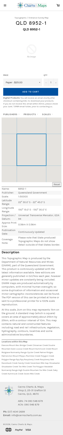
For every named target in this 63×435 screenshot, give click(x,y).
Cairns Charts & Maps (21, 424)
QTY (45, 75)
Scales (47, 114)
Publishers (10, 114)
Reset (57, 184)
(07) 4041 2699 (16, 411)
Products (30, 114)
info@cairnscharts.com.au (26, 415)
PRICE (5, 75)
